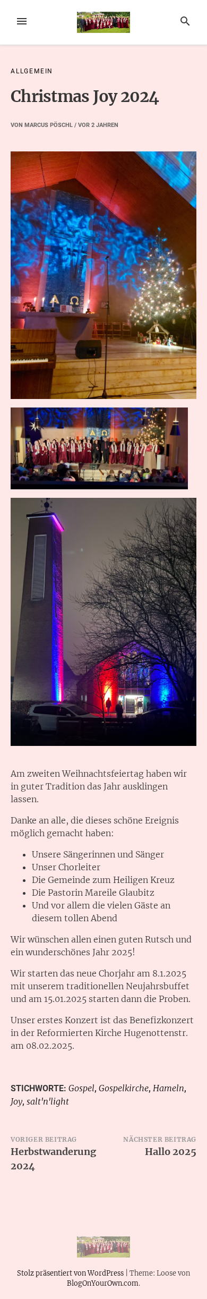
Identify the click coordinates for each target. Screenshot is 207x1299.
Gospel (81, 1088)
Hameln (168, 1088)
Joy (16, 1101)
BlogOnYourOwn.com (103, 1283)
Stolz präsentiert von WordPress (71, 1273)
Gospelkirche (124, 1088)
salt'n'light (48, 1101)
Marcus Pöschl (48, 125)
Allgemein (32, 71)
